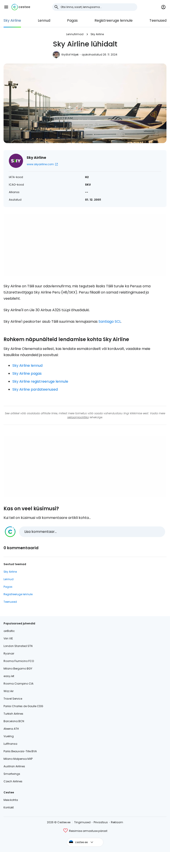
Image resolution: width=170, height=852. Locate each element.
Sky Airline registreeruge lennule (40, 381)
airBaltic (9, 631)
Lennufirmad (74, 34)
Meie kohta (11, 800)
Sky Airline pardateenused (35, 389)
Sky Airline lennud (27, 365)
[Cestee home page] (21, 7)
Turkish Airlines (13, 714)
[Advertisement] (85, 245)
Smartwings (12, 774)
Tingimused (82, 822)
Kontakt (9, 807)
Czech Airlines (13, 781)
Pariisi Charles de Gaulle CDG (23, 706)
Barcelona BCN (14, 721)
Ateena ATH (11, 729)
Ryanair (9, 653)
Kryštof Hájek (70, 54)
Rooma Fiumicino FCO (19, 661)
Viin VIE (8, 638)
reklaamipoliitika (78, 417)
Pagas (72, 20)
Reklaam (117, 822)
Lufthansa (10, 744)
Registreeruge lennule (114, 20)
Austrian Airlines (14, 766)
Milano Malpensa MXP (18, 759)
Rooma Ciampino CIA (18, 683)
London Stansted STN (18, 646)
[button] (6, 7)
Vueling (9, 736)
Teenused (157, 20)
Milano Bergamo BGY (18, 668)
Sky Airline (12, 20)
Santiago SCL (110, 321)
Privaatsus (101, 822)
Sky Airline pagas (27, 373)
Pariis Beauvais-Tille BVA (20, 751)
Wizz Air (9, 691)
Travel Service (13, 698)
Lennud (44, 20)
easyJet (9, 676)
